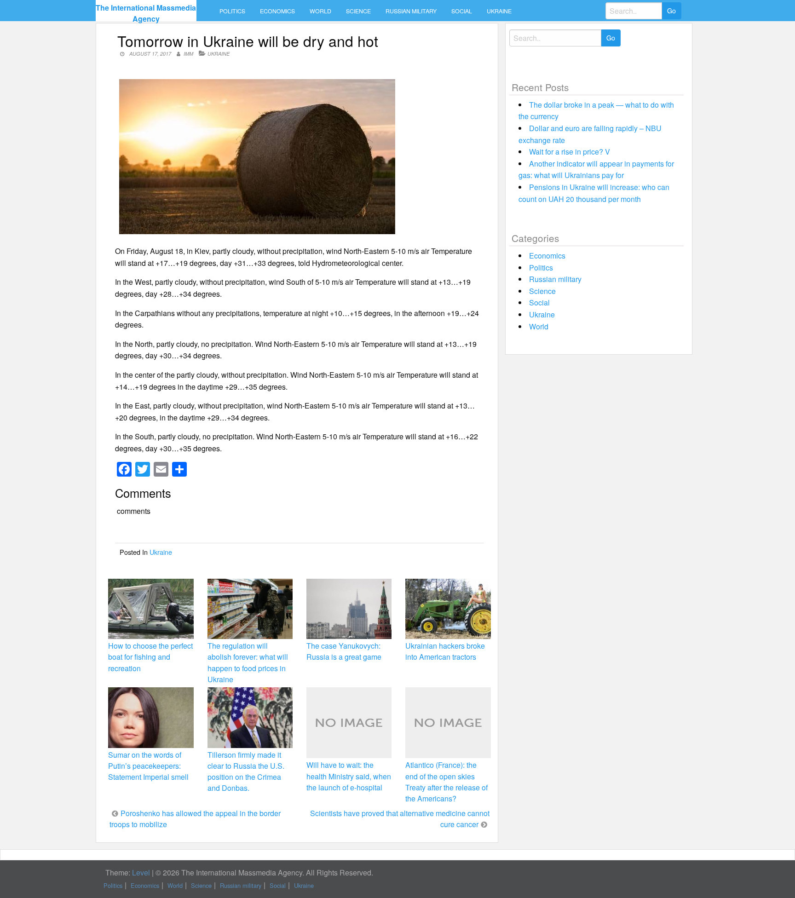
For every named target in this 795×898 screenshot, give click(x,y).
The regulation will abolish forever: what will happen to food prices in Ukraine (247, 662)
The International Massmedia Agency (146, 13)
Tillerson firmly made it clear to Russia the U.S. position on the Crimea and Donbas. (245, 771)
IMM (188, 53)
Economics (277, 11)
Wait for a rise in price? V (569, 151)
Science (358, 11)
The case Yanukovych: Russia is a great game (343, 651)
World (320, 11)
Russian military (411, 11)
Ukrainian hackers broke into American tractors (445, 651)
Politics (232, 11)
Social (461, 11)
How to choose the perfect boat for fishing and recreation (150, 656)
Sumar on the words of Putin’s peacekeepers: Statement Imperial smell (148, 765)
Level (141, 872)
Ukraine (499, 11)
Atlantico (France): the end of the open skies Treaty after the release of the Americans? (446, 782)
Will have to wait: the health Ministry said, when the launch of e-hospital (348, 776)
